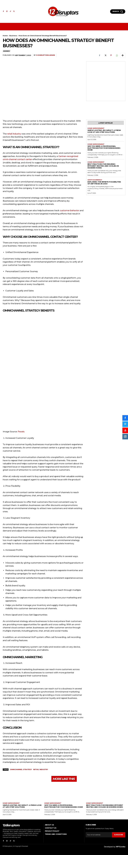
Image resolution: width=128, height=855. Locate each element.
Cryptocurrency (95, 180)
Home (5, 36)
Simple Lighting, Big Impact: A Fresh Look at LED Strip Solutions (104, 131)
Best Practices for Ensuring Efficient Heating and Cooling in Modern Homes (103, 166)
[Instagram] (7, 11)
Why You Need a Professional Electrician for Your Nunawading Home (104, 148)
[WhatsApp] (116, 55)
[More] (122, 55)
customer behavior (69, 210)
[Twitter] (14, 11)
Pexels (21, 431)
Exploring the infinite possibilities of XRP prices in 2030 (104, 183)
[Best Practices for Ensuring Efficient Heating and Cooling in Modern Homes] (105, 793)
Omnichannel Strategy (21, 769)
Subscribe (118, 835)
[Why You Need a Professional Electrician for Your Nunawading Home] (64, 793)
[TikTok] (10, 11)
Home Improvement (96, 128)
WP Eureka (120, 847)
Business (13, 36)
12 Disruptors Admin (45, 55)
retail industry (14, 134)
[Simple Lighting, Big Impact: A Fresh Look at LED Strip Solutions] (22, 793)
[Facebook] (3, 11)
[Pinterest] (111, 55)
